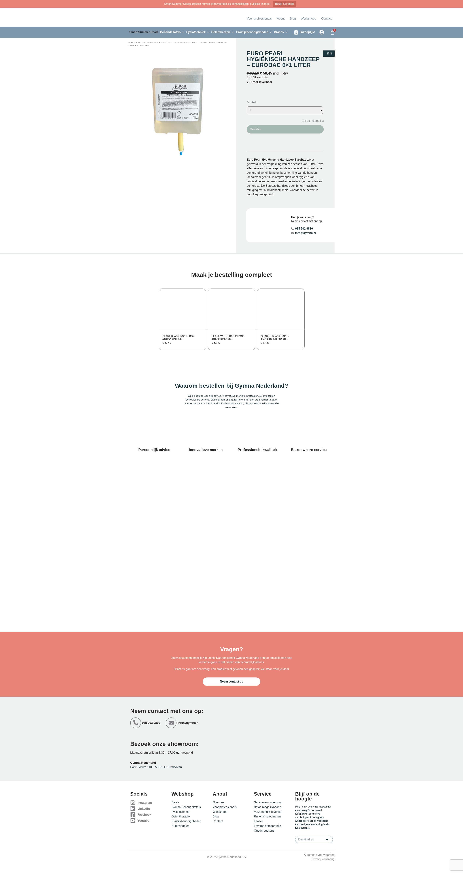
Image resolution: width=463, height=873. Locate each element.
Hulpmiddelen (180, 825)
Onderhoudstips (264, 830)
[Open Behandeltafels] (183, 32)
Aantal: (252, 102)
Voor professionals (259, 18)
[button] (310, 120)
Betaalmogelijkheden (267, 807)
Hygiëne (166, 43)
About (281, 18)
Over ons (218, 802)
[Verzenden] (327, 839)
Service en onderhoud (268, 802)
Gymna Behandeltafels (186, 807)
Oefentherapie (180, 816)
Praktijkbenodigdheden (147, 43)
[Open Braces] (286, 32)
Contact (326, 18)
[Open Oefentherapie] (233, 32)
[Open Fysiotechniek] (208, 32)
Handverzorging (180, 43)
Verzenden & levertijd (267, 811)
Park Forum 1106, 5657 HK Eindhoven (156, 767)
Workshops (308, 18)
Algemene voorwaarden (319, 854)
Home (131, 43)
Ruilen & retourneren (267, 816)
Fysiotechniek (180, 811)
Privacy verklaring (323, 859)
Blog (293, 18)
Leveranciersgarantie (267, 825)
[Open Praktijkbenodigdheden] (270, 32)
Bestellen (255, 129)
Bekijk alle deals (284, 3)
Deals (175, 802)
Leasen (259, 821)
